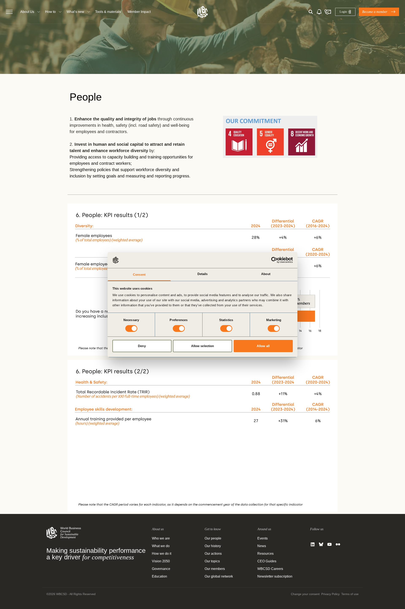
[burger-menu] (9, 12)
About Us (27, 12)
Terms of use (350, 594)
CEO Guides (266, 561)
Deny (142, 346)
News (261, 546)
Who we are (161, 538)
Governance (161, 569)
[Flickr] (337, 544)
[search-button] (310, 12)
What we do (161, 546)
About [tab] (265, 274)
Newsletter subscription (274, 576)
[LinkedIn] (312, 544)
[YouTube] (329, 544)
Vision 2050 (161, 561)
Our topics (212, 561)
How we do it (161, 553)
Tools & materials (108, 12)
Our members (215, 569)
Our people (213, 538)
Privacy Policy (330, 594)
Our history (213, 546)
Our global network (219, 576)
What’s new (75, 12)
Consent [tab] (139, 274)
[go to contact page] (327, 12)
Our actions (213, 553)
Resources (265, 553)
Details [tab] (202, 274)
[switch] (179, 328)
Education (159, 576)
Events (262, 538)
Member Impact (139, 12)
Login (343, 11)
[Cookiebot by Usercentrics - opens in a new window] (274, 260)
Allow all (263, 346)
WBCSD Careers (270, 569)
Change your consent (305, 594)
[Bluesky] (321, 544)
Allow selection (202, 346)
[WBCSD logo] (202, 12)
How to (50, 12)
